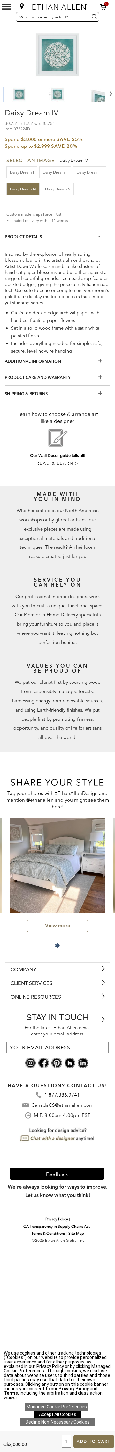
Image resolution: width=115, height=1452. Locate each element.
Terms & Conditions (48, 1233)
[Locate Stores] (22, 6)
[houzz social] (70, 1062)
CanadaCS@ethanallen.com (62, 1105)
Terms (11, 1393)
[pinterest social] (56, 1062)
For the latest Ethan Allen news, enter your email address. (58, 1031)
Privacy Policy (56, 1219)
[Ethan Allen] (58, 6)
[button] (103, 7)
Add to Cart (94, 1441)
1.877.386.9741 (62, 1095)
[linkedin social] (83, 1062)
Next (110, 94)
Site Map (76, 1233)
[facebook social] (43, 1062)
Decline (57, 1422)
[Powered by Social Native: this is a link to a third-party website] (57, 945)
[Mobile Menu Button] (6, 6)
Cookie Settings (56, 1407)
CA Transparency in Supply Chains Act (56, 1226)
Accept (57, 1414)
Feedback (57, 1174)
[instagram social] (30, 1062)
